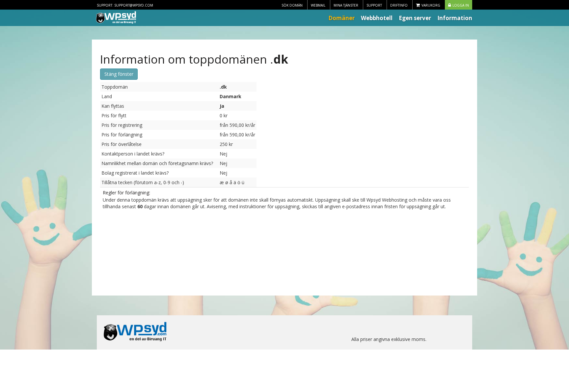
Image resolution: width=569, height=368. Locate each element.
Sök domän (292, 5)
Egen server (415, 18)
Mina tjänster (346, 5)
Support (374, 5)
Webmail (318, 5)
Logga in (460, 5)
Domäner (341, 18)
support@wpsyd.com (133, 5)
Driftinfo (399, 5)
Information (454, 18)
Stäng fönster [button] (118, 74)
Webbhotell (377, 18)
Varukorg (430, 5)
